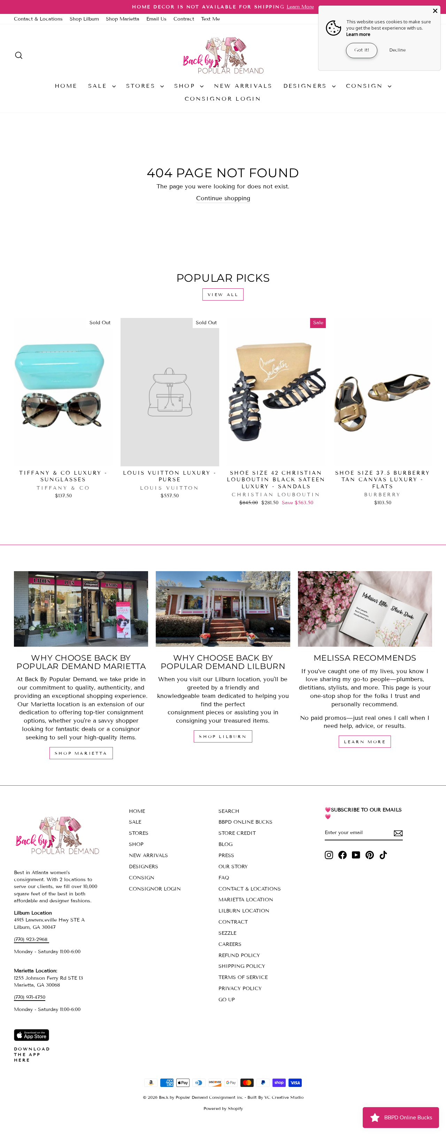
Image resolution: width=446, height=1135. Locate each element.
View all (223, 294)
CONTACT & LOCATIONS (249, 889)
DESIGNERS (306, 86)
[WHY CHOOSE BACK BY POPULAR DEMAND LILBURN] (223, 609)
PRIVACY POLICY (240, 989)
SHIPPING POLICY (241, 966)
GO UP (226, 1000)
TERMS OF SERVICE (243, 977)
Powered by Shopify (223, 1108)
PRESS (226, 855)
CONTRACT (233, 922)
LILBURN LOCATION (243, 911)
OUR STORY (233, 867)
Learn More (365, 741)
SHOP (186, 86)
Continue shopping (223, 198)
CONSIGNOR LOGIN (223, 98)
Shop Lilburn (84, 19)
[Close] (435, 10)
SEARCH (228, 811)
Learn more (358, 34)
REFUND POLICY (239, 955)
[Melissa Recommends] (365, 609)
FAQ (223, 878)
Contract (184, 19)
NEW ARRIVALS (243, 86)
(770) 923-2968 (31, 939)
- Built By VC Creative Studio (274, 1097)
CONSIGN (366, 86)
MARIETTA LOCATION (245, 900)
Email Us (156, 19)
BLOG (225, 844)
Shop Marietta (122, 19)
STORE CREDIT (237, 833)
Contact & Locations (38, 19)
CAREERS (229, 944)
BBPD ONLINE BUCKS (245, 822)
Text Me (210, 19)
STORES (142, 86)
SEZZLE (227, 933)
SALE (99, 86)
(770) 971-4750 (29, 997)
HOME (66, 86)
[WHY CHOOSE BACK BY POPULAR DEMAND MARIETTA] (81, 609)
